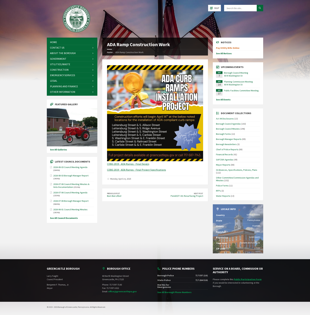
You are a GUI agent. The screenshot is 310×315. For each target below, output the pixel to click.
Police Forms (222, 185)
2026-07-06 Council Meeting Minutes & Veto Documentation (71, 185)
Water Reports (223, 195)
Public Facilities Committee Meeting (241, 90)
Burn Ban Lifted (114, 195)
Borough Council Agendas (228, 123)
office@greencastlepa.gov (122, 291)
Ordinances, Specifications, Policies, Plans (236, 169)
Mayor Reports (223, 164)
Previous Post (113, 193)
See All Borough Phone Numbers (174, 292)
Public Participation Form (248, 279)
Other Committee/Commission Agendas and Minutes (237, 179)
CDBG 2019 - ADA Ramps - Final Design (128, 164)
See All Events (223, 99)
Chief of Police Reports (227, 149)
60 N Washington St (233, 75)
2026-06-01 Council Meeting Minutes (70, 209)
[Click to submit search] (260, 8)
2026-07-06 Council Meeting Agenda (70, 192)
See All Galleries (58, 149)
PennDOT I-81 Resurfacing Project (187, 195)
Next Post (198, 193)
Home (110, 52)
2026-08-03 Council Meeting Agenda (70, 167)
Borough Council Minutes (228, 128)
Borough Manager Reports (229, 139)
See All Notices (224, 53)
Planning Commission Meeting (238, 81)
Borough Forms (223, 133)
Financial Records (224, 154)
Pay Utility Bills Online (227, 47)
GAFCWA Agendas (224, 159)
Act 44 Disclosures (225, 118)
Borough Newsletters (226, 144)
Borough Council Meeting (236, 72)
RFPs (218, 190)
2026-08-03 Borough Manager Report (70, 175)
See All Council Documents (64, 218)
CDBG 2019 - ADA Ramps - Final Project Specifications (136, 169)
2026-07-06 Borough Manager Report (70, 200)
